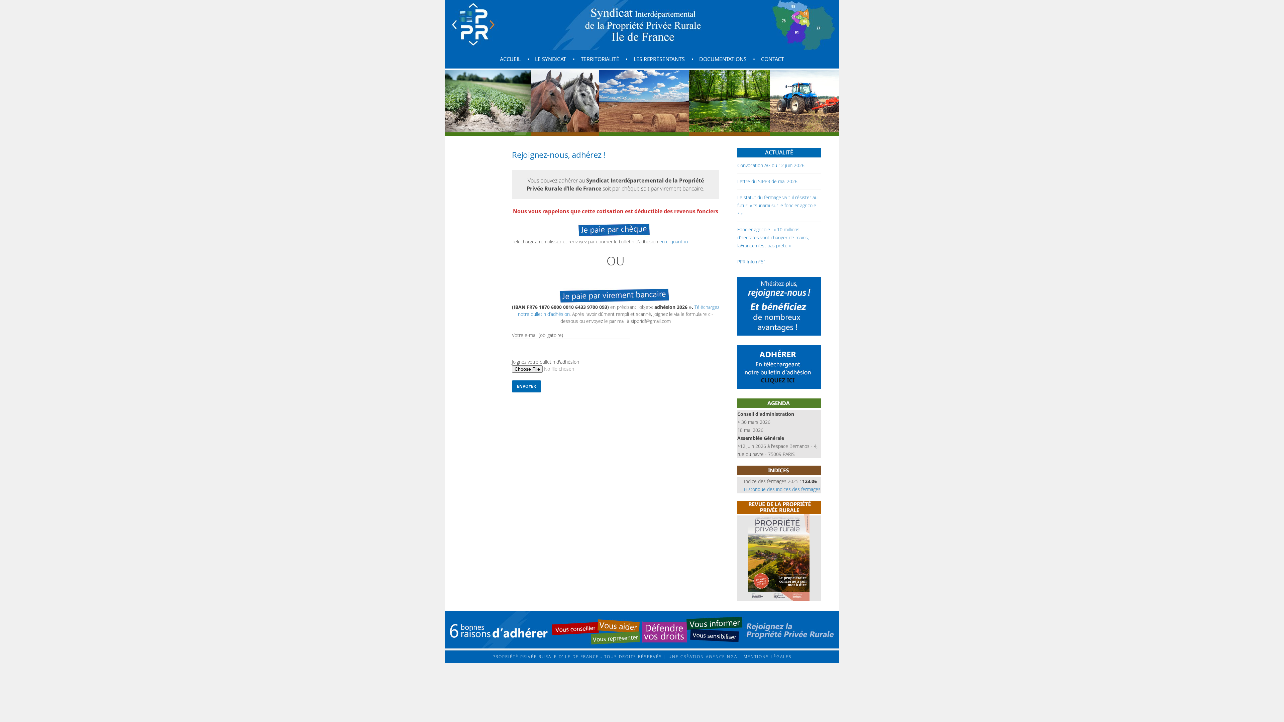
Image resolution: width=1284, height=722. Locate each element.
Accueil (510, 59)
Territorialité (600, 59)
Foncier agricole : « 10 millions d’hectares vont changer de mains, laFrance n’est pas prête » (773, 237)
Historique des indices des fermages (782, 489)
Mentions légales (767, 656)
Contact (772, 59)
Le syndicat (550, 59)
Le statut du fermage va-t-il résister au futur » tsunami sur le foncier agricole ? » (777, 205)
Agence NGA (720, 656)
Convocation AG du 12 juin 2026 (771, 165)
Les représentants (659, 59)
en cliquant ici (673, 241)
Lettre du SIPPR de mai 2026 (767, 181)
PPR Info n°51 (751, 261)
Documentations (722, 59)
